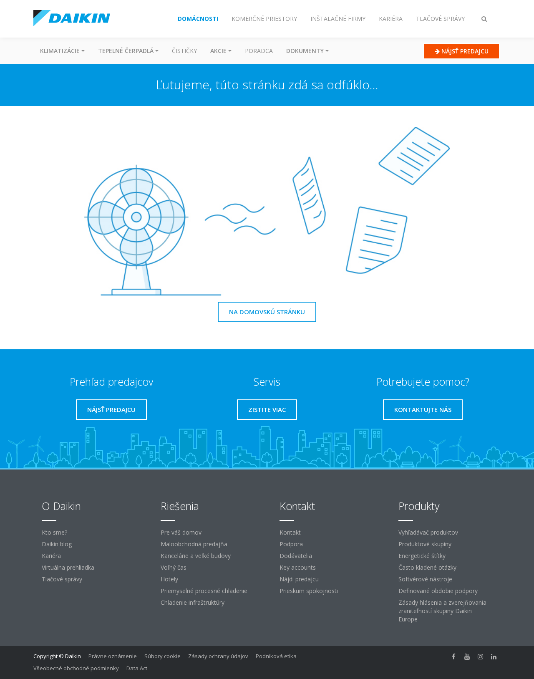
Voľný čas (173, 567)
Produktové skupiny (424, 544)
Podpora (291, 544)
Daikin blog (57, 544)
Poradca (259, 51)
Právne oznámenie (112, 656)
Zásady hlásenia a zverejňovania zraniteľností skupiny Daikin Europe (442, 610)
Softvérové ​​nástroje (425, 579)
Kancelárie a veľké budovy (196, 556)
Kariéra (51, 556)
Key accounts (298, 567)
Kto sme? (54, 532)
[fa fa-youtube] (467, 657)
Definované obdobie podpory (438, 591)
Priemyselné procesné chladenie (204, 591)
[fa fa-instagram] (480, 657)
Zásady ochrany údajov (218, 656)
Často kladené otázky (427, 567)
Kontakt (290, 532)
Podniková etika (276, 656)
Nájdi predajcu (299, 579)
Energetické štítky (422, 556)
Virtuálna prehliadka (68, 567)
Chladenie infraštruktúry (192, 602)
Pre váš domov (181, 532)
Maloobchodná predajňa (194, 544)
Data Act (136, 668)
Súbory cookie (162, 656)
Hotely (169, 579)
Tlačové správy (62, 579)
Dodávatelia (296, 556)
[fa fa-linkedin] (494, 657)
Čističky (184, 51)
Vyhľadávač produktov (428, 532)
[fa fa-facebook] (454, 657)
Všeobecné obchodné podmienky (76, 668)
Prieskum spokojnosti (309, 591)
